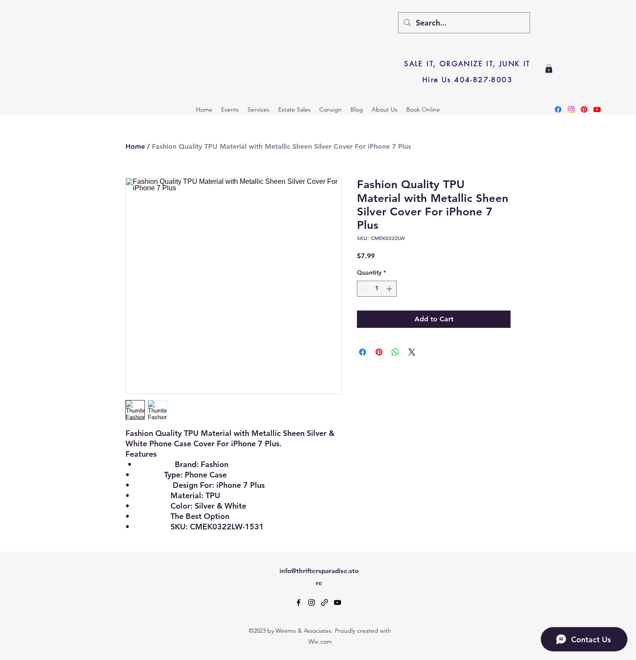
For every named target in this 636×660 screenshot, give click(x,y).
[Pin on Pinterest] (379, 352)
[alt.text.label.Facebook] (298, 602)
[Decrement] (363, 288)
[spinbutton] (377, 288)
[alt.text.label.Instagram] (311, 602)
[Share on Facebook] (362, 352)
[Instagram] (571, 109)
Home (135, 146)
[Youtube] (597, 109)
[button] (548, 68)
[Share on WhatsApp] (395, 352)
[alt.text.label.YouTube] (337, 602)
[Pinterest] (584, 109)
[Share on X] (412, 352)
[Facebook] (558, 109)
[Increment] (390, 288)
